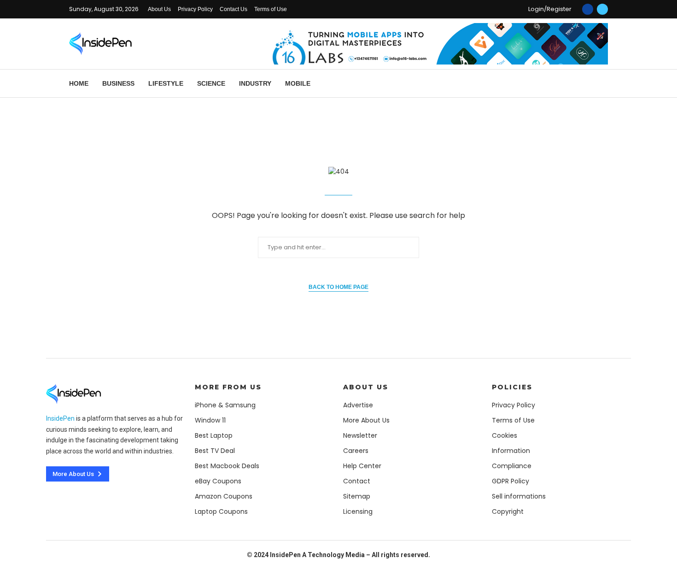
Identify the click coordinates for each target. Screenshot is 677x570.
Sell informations (519, 496)
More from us (228, 387)
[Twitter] (602, 9)
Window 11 (210, 420)
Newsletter (360, 435)
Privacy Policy (195, 9)
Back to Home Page (338, 287)
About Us (159, 9)
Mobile (297, 83)
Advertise (358, 405)
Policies (512, 387)
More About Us (366, 420)
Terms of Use (270, 9)
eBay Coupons (218, 481)
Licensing (358, 511)
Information (511, 450)
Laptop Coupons (221, 511)
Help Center (362, 466)
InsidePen (60, 418)
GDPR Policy (510, 481)
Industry (255, 83)
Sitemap (356, 496)
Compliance (511, 466)
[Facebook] (587, 9)
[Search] (603, 83)
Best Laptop (214, 435)
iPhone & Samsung (225, 405)
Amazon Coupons (223, 496)
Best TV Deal (215, 450)
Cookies (504, 435)
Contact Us (233, 9)
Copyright (508, 511)
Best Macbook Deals (227, 466)
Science (211, 83)
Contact (356, 481)
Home (78, 83)
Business (118, 83)
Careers (355, 450)
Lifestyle (165, 83)
